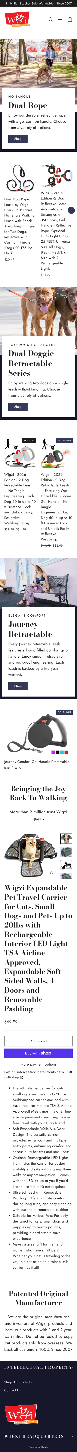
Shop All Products (18, 1382)
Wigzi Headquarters (34, 1436)
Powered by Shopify (38, 1447)
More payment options (39, 1064)
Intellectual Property (38, 1367)
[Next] (71, 210)
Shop (18, 138)
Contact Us (12, 1390)
